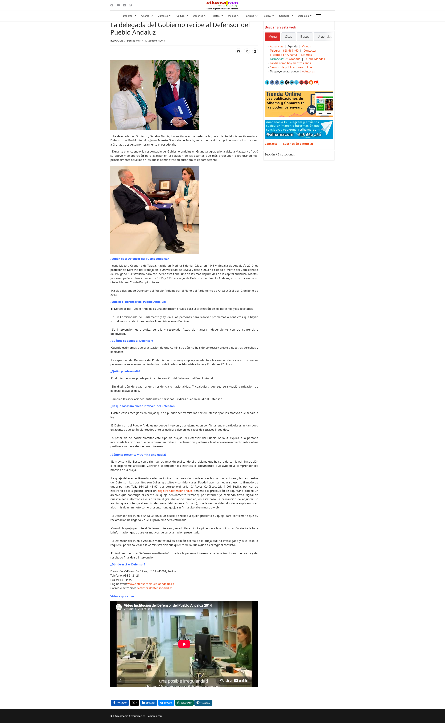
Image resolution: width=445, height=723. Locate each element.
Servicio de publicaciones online (291, 67)
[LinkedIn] (255, 51)
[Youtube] (118, 5)
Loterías (306, 55)
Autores (309, 71)
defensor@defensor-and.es (154, 588)
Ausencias (276, 46)
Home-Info (126, 15)
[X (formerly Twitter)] (247, 51)
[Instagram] (130, 5)
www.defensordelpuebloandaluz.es (150, 584)
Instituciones (133, 40)
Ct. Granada (292, 59)
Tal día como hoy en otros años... (291, 63)
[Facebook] (111, 5)
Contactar (310, 50)
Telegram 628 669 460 (284, 50)
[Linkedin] (124, 5)
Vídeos (306, 46)
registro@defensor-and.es (175, 491)
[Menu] (318, 16)
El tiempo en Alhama (283, 55)
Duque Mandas (315, 59)
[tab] (272, 36)
